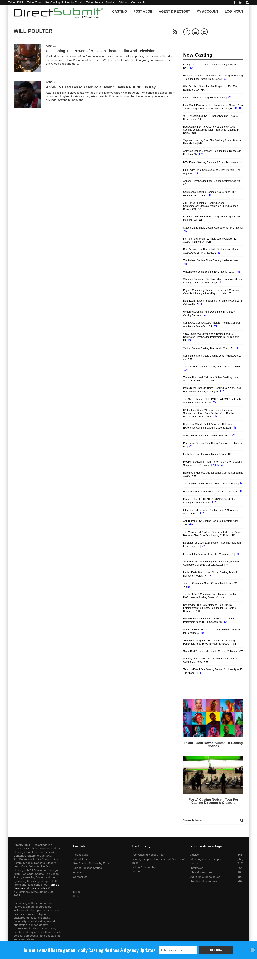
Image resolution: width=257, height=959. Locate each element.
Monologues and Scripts (205, 859)
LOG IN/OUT (234, 11)
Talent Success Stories (100, 2)
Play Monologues (201, 872)
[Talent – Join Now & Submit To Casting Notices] (213, 718)
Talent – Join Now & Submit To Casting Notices (213, 744)
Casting (119, 11)
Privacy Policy (38, 888)
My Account (207, 11)
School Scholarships (144, 867)
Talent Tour (34, 2)
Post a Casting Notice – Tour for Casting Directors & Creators (213, 801)
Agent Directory (174, 11)
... (78, 63)
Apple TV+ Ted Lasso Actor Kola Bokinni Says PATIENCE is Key (101, 87)
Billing (77, 891)
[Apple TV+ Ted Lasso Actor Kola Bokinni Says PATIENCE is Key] (27, 94)
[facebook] (234, 2)
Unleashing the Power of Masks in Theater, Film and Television (100, 51)
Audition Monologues (203, 881)
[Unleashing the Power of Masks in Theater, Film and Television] (27, 58)
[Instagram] (247, 2)
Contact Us (138, 2)
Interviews (196, 867)
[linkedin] (240, 2)
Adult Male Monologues (205, 876)
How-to (194, 863)
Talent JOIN (15, 2)
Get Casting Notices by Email (63, 2)
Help (76, 896)
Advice (123, 2)
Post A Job (142, 11)
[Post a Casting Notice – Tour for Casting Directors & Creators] (213, 775)
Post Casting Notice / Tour (148, 854)
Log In (136, 871)
